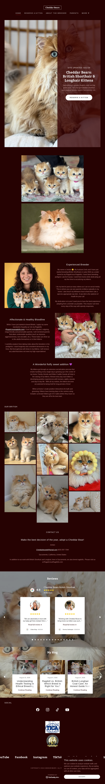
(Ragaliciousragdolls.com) (15, 329)
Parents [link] (74, 13)
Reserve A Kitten (79, 97)
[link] (52, 8)
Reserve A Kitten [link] (33, 13)
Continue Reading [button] (24, 690)
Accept (82, 776)
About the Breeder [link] (56, 13)
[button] (85, 13)
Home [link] (18, 13)
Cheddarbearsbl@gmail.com (46, 550)
